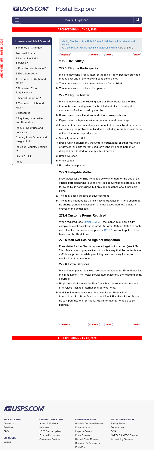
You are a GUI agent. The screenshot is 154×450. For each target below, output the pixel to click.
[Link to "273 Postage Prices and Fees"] (137, 55)
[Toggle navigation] (17, 20)
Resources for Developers (87, 443)
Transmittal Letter (26, 53)
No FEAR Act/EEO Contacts (124, 435)
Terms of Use (117, 427)
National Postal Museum (86, 439)
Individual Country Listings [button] (31, 146)
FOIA (113, 431)
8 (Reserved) (23, 112)
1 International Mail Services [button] (27, 60)
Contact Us (9, 423)
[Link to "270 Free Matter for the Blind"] (65, 55)
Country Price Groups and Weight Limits (32, 139)
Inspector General (83, 431)
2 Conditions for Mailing (75, 48)
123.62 (108, 230)
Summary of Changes (29, 47)
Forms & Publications (49, 435)
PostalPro (80, 446)
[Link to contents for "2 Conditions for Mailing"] (94, 55)
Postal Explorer (76, 8)
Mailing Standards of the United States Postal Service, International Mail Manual (98, 43)
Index (19, 161)
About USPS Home (48, 423)
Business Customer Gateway (89, 423)
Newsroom (44, 427)
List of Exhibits (24, 156)
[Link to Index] (108, 55)
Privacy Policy (118, 423)
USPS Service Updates (50, 431)
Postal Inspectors (83, 427)
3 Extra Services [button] (25, 73)
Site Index (8, 427)
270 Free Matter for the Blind (103, 48)
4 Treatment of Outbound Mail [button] (31, 81)
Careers (7, 441)
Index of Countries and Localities (30, 129)
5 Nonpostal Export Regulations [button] (27, 90)
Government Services (49, 439)
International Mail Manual (32, 41)
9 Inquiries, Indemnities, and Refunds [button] (30, 120)
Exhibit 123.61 (92, 221)
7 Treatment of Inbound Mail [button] (30, 105)
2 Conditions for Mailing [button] (30, 68)
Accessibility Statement (122, 439)
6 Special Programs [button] (27, 97)
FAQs (6, 431)
